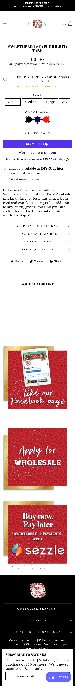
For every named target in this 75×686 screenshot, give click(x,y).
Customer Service (36, 608)
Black (28, 119)
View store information (24, 179)
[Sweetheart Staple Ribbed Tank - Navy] (16, 314)
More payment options (37, 152)
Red (46, 119)
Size (37, 94)
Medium (32, 102)
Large (50, 102)
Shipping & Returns (37, 225)
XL (64, 102)
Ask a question (37, 249)
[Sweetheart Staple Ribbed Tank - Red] (20, 314)
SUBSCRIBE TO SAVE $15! (36, 632)
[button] (37, 64)
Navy (37, 119)
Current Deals (38, 241)
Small (13, 102)
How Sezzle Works (38, 233)
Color (37, 112)
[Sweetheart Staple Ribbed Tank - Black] (12, 314)
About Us (36, 620)
